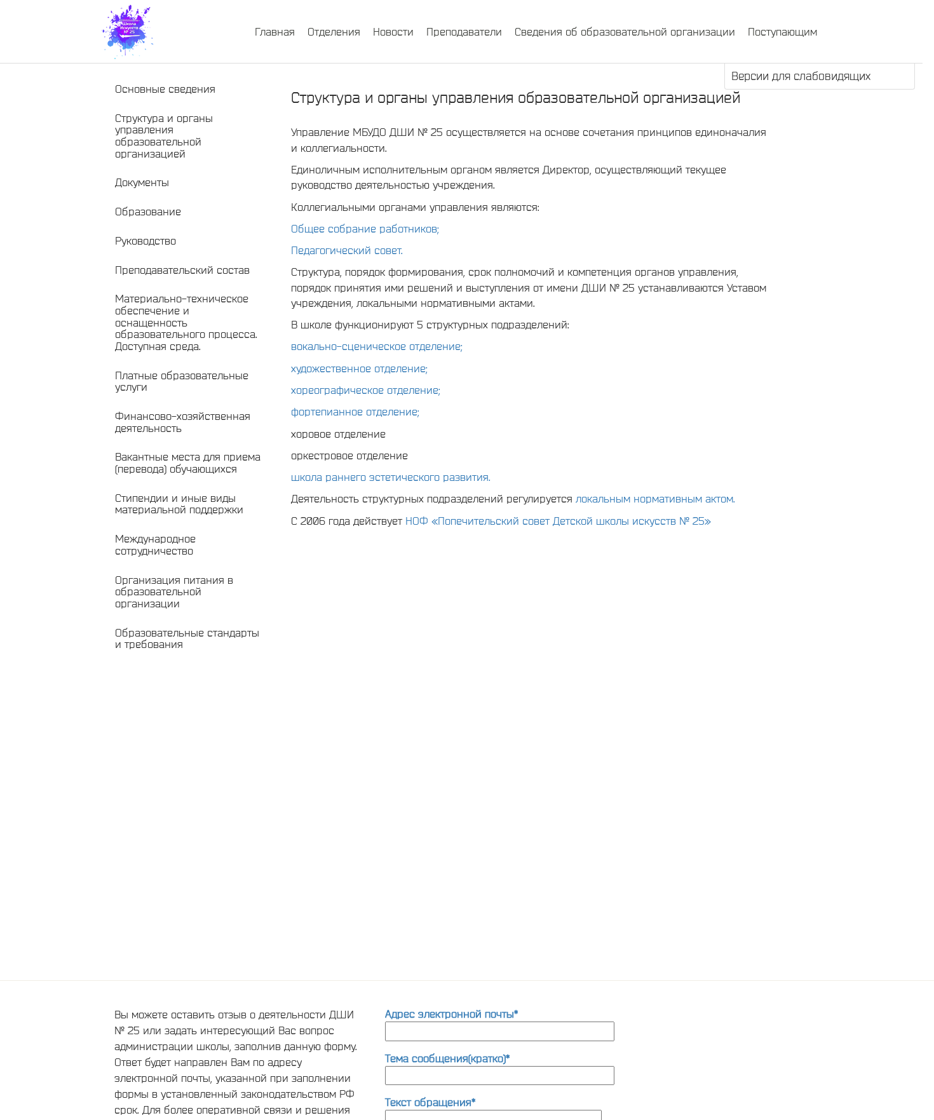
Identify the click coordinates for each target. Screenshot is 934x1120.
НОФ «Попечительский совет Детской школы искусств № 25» (558, 521)
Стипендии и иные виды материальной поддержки (179, 504)
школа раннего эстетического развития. (391, 477)
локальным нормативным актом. (655, 498)
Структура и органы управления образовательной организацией (164, 135)
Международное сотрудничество (155, 544)
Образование (148, 211)
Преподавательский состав (182, 270)
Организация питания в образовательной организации (174, 591)
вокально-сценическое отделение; (377, 346)
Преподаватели (464, 31)
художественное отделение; (359, 368)
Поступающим (782, 31)
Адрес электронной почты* (451, 1014)
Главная (275, 31)
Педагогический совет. (347, 250)
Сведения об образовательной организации (625, 31)
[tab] (188, 89)
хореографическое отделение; (365, 390)
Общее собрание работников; (365, 228)
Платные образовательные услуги (181, 381)
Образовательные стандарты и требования (187, 638)
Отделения (334, 31)
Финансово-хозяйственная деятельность (182, 422)
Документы (142, 182)
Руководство (145, 240)
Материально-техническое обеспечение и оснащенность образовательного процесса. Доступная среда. (186, 322)
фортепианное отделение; (355, 411)
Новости (393, 31)
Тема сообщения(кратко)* (447, 1058)
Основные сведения (165, 89)
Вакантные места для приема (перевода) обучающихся (188, 462)
